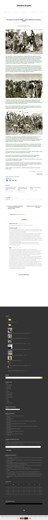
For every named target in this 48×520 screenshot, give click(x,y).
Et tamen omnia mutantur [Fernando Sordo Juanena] (16, 423)
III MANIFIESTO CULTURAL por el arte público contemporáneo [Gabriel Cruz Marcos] (21, 426)
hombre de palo (24, 6)
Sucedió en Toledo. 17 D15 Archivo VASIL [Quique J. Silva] (11, 188)
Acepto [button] (22, 518)
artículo (16, 197)
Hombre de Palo (6, 12)
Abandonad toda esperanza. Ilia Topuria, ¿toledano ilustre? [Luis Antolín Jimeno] (21, 421)
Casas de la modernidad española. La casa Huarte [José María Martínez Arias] (15, 207)
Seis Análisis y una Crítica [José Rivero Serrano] (15, 431)
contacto (8, 391)
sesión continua (9, 402)
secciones (15, 12)
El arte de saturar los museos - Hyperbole (14, 469)
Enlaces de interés (34, 12)
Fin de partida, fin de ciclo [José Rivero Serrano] (15, 415)
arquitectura (8, 388)
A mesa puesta (9, 384)
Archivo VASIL (13, 197)
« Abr (6, 497)
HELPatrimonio (9, 394)
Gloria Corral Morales (10, 471)
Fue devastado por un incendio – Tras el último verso (16, 462)
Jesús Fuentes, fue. (9, 418)
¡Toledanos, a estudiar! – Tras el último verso (14, 460)
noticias (7, 401)
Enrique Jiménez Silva (23, 22)
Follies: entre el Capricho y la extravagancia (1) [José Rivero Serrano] (28, 473)
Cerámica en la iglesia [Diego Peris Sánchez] (14, 433)
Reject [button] (26, 518)
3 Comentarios (31, 22)
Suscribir (9, 450)
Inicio (7, 398)
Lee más (29, 518)
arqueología (8, 387)
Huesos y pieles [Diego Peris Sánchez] (13, 428)
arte (7, 390)
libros (7, 399)
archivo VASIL (24, 12)
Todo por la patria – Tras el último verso (13, 457)
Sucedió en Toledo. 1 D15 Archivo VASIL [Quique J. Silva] (22, 188)
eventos (43, 12)
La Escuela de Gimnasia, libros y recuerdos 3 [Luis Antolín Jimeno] (27, 471)
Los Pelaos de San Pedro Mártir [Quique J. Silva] (22, 467)
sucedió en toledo (10, 200)
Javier (10, 247)
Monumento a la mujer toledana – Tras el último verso (16, 465)
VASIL (34, 171)
